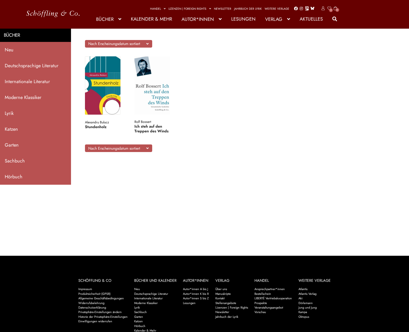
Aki (300, 298)
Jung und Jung (307, 307)
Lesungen (243, 19)
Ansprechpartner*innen (269, 289)
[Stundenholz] (105, 85)
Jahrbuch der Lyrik (248, 9)
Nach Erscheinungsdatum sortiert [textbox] (114, 43)
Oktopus (303, 316)
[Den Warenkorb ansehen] (335, 5)
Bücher (105, 19)
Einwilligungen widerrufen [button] (95, 321)
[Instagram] (300, 8)
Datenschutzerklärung (92, 307)
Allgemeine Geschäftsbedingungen (101, 298)
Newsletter (222, 9)
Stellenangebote (225, 303)
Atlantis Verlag (307, 294)
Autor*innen (198, 19)
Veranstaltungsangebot (268, 307)
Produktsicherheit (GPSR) (94, 294)
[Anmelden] (322, 8)
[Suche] (332, 19)
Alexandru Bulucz (97, 122)
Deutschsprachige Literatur (31, 65)
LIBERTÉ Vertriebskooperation (273, 298)
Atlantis (302, 289)
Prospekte (260, 303)
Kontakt (220, 298)
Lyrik (9, 113)
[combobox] (118, 44)
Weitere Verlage (277, 9)
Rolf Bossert (142, 121)
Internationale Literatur (27, 81)
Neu (9, 49)
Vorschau (260, 312)
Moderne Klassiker (23, 97)
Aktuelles (311, 19)
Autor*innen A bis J (195, 289)
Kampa (302, 312)
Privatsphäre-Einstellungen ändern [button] (100, 312)
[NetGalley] (306, 8)
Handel (155, 9)
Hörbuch (13, 176)
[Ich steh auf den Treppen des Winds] (154, 85)
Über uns (221, 289)
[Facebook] (295, 8)
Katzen (11, 129)
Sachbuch (15, 160)
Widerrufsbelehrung (91, 303)
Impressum (85, 289)
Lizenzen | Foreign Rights (187, 9)
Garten (12, 145)
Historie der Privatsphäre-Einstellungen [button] (103, 316)
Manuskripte (223, 294)
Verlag (273, 19)
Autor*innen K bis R (196, 294)
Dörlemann (305, 303)
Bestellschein (262, 294)
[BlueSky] (311, 9)
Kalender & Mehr (151, 19)
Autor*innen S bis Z (196, 298)
